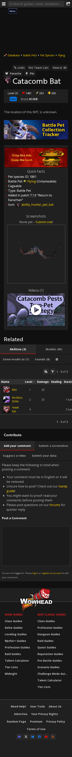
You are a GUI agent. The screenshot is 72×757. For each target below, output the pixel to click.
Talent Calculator (17, 660)
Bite (14, 389)
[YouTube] (46, 737)
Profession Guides (17, 647)
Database (14, 55)
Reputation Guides (50, 654)
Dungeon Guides (48, 634)
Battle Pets (30, 55)
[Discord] (19, 737)
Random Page (16, 721)
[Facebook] (39, 737)
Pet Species (47, 55)
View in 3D (60, 67)
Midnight (11, 674)
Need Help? (18, 706)
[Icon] (7, 80)
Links (21, 67)
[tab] (18, 349)
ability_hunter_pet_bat (37, 204)
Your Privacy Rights (44, 714)
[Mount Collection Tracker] (36, 129)
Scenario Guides (48, 667)
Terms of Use (36, 729)
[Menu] (4, 4)
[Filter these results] (52, 371)
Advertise (20, 714)
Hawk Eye (15, 409)
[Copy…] (46, 371)
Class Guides (13, 621)
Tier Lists (11, 667)
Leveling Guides (16, 634)
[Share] (68, 4)
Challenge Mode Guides (52, 674)
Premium (36, 721)
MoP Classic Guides (51, 614)
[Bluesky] (33, 737)
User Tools (37, 706)
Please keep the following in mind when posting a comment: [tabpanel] (35, 521)
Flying (61, 55)
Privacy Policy (55, 721)
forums (55, 505)
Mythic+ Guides (15, 641)
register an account (51, 573)
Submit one (44, 222)
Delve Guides (14, 627)
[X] (26, 737)
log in (35, 573)
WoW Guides (14, 614)
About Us (55, 706)
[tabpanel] (36, 396)
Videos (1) (36, 290)
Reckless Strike (17, 399)
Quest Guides (46, 647)
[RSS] (53, 737)
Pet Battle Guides (49, 660)
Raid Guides (13, 654)
